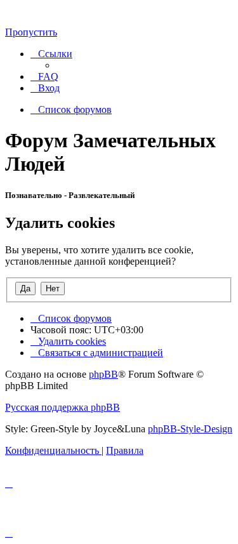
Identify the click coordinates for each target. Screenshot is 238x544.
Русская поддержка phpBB (62, 407)
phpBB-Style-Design (190, 428)
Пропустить (31, 32)
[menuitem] (44, 76)
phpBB (103, 374)
